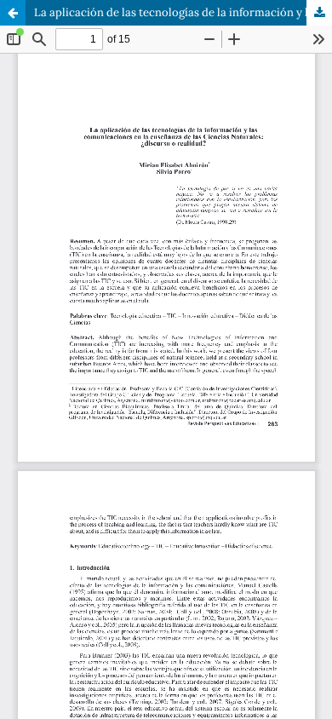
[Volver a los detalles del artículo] (13, 13)
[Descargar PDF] (319, 13)
